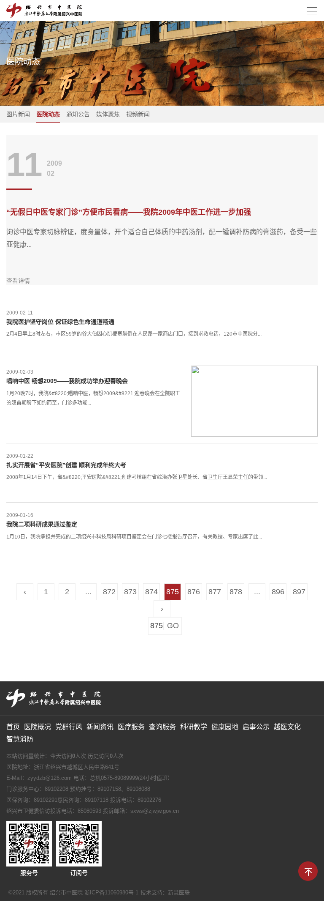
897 (299, 592)
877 (214, 592)
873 (130, 592)
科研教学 (193, 726)
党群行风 (68, 726)
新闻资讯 (99, 726)
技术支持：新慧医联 (165, 892)
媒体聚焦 (108, 114)
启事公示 (256, 726)
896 (278, 592)
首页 (13, 726)
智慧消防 (19, 739)
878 (236, 592)
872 (109, 592)
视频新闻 (138, 114)
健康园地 (224, 726)
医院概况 (37, 726)
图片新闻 (18, 114)
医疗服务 (131, 726)
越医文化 (287, 726)
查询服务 (162, 726)
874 (151, 592)
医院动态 (48, 114)
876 (193, 592)
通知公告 (78, 114)
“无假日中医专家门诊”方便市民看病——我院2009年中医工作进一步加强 (128, 212)
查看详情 (18, 280)
